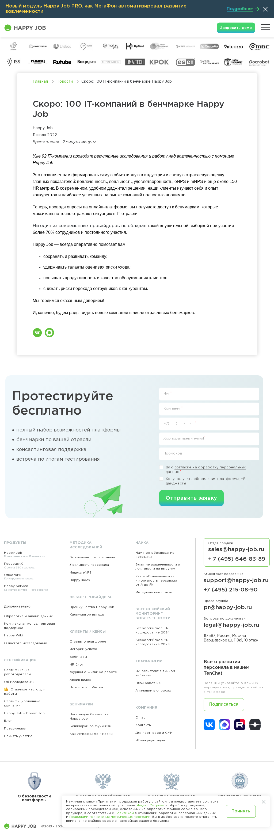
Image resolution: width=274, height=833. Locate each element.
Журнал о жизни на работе (93, 672)
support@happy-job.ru (236, 580)
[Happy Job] (22, 826)
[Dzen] (255, 724)
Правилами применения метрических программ (109, 816)
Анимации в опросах (153, 690)
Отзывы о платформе (88, 641)
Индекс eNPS (81, 572)
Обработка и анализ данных (28, 616)
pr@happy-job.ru (228, 607)
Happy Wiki (13, 635)
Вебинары (78, 656)
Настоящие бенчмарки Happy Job (89, 716)
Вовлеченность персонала (92, 557)
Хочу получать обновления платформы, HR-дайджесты (206, 481)
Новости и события (86, 687)
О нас (140, 717)
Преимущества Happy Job (92, 607)
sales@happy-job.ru (236, 549)
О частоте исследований (25, 643)
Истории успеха (83, 649)
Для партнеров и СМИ (154, 732)
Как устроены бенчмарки (91, 733)
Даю (206, 470)
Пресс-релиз (15, 728)
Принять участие (18, 736)
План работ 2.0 (148, 683)
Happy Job (24, 554)
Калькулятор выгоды (87, 614)
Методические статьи (153, 592)
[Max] (224, 724)
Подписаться (223, 704)
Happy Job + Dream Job (24, 713)
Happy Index (80, 580)
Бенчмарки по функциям (90, 726)
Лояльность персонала (89, 564)
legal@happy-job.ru (231, 625)
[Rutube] (239, 724)
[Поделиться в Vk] (37, 332)
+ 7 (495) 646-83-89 (236, 559)
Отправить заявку (191, 498)
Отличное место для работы (24, 691)
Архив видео (81, 679)
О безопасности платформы (34, 798)
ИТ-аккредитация (150, 740)
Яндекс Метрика (150, 805)
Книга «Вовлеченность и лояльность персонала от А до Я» (156, 580)
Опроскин (18, 577)
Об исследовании (19, 682)
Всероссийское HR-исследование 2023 (152, 642)
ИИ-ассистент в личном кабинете (155, 673)
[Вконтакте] (209, 724)
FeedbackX (19, 565)
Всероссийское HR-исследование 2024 (152, 630)
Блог (8, 720)
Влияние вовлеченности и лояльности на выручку (157, 566)
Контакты (143, 725)
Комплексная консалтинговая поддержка (29, 625)
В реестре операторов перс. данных (171, 798)
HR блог (76, 664)
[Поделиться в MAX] (49, 332)
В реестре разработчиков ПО (103, 798)
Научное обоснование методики (154, 555)
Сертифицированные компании (22, 703)
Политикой (124, 813)
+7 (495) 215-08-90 (231, 589)
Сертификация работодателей (17, 672)
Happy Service (26, 587)
